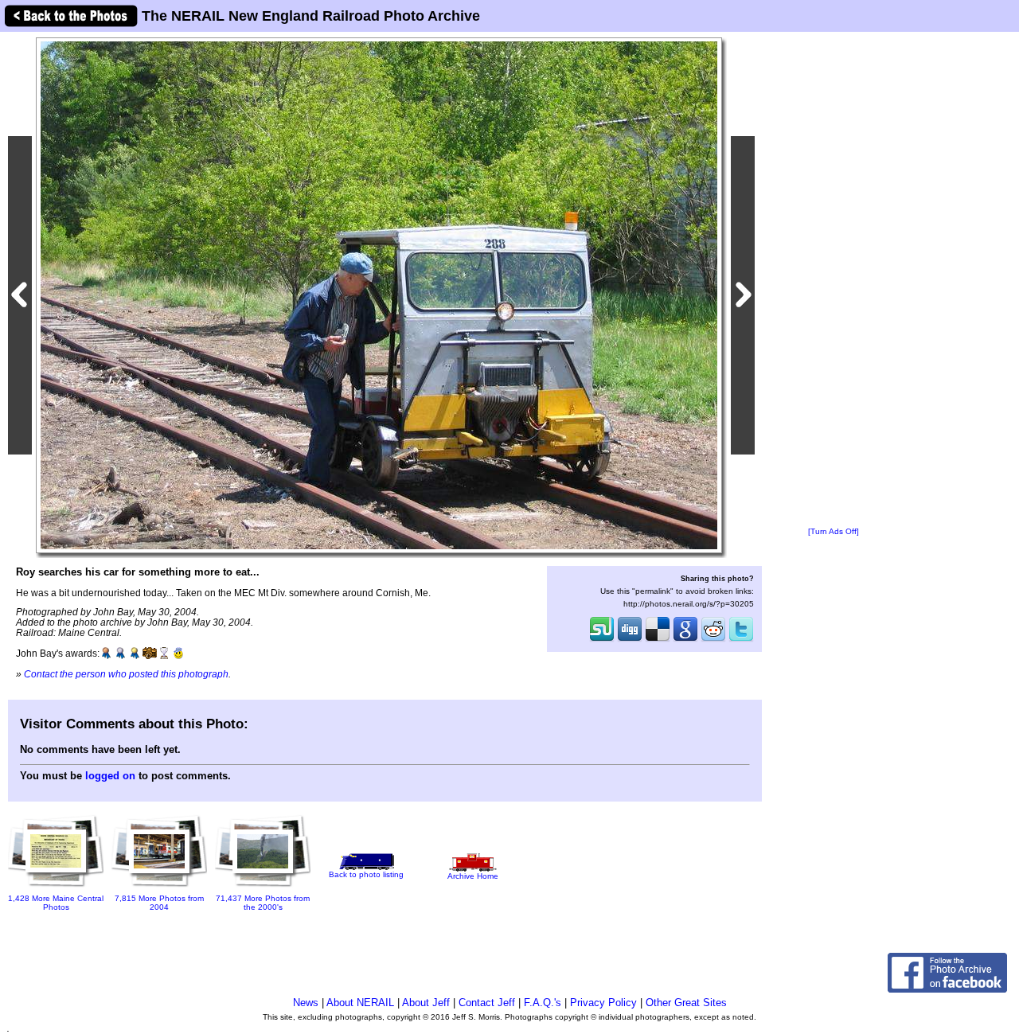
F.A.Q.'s (542, 1003)
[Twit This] (741, 640)
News (305, 1003)
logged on (110, 776)
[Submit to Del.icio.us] (657, 640)
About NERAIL (360, 1003)
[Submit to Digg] (629, 640)
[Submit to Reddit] (713, 640)
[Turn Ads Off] (833, 531)
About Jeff (426, 1003)
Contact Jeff (487, 1003)
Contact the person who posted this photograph (126, 674)
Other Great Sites (686, 1003)
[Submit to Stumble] (602, 640)
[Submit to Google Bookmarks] (685, 640)
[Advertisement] (833, 280)
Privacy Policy (603, 1003)
